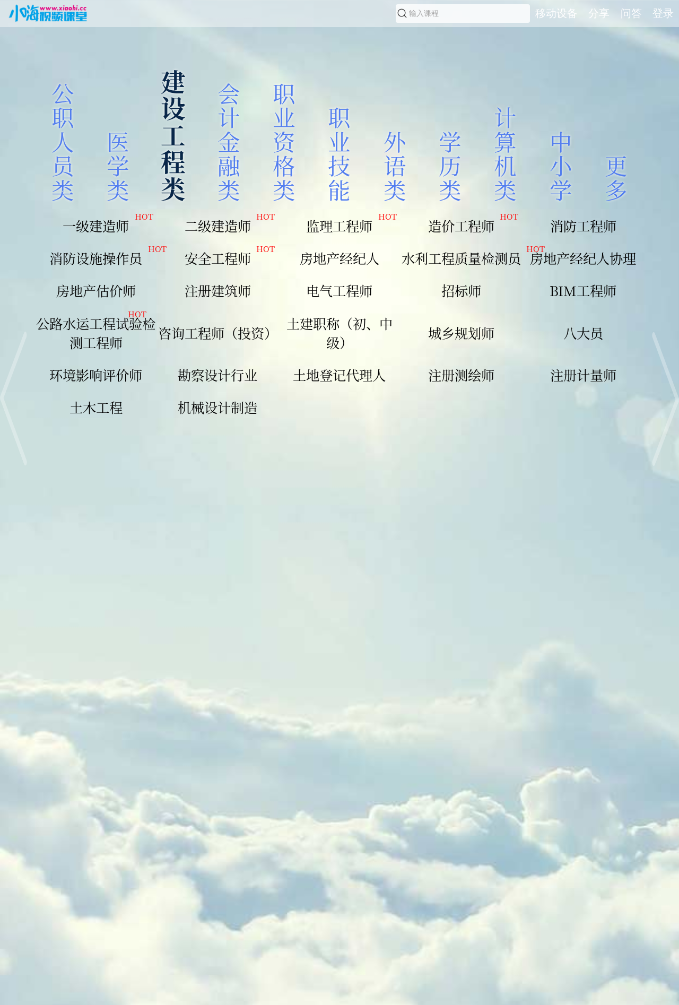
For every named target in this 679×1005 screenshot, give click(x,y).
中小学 (561, 165)
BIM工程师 (583, 290)
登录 (663, 13)
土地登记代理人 (339, 374)
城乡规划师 (461, 332)
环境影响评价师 (95, 374)
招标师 (461, 290)
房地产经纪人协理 (583, 257)
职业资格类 (284, 141)
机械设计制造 (217, 407)
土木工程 (96, 407)
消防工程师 (583, 225)
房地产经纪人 (339, 257)
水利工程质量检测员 (462, 257)
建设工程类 (173, 134)
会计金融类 (228, 141)
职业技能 (339, 153)
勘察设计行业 (217, 374)
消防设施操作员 (102, 257)
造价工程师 (473, 225)
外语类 (395, 165)
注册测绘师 (461, 374)
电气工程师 (339, 290)
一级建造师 (108, 225)
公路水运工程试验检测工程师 (95, 333)
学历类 (450, 165)
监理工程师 (351, 225)
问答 (631, 13)
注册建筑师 (218, 290)
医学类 (118, 165)
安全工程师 (230, 257)
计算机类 (505, 153)
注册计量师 (583, 374)
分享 (599, 13)
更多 (616, 177)
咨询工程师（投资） (217, 332)
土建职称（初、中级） (339, 333)
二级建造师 (230, 225)
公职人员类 (62, 141)
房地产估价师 (96, 290)
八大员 (583, 332)
